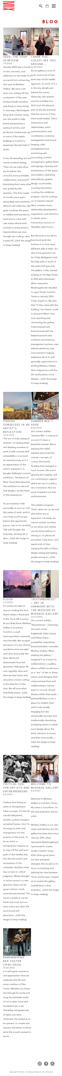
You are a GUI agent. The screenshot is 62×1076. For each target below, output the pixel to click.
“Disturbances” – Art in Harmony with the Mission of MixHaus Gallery (45, 606)
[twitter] (52, 1064)
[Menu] (54, 6)
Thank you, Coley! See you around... (44, 61)
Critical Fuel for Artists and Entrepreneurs (17, 788)
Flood (8, 599)
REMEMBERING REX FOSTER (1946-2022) (14, 961)
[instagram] (40, 1064)
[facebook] (46, 1064)
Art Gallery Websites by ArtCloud (39, 1072)
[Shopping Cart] (47, 6)
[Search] (40, 6)
